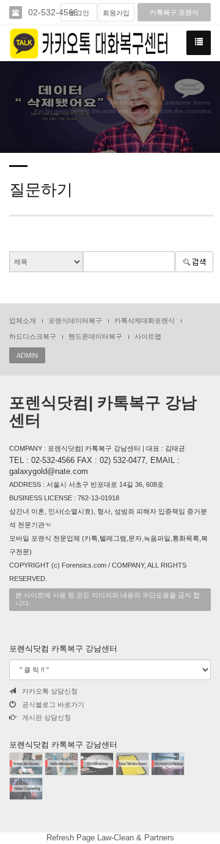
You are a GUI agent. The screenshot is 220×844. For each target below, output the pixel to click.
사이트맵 (147, 336)
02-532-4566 (53, 12)
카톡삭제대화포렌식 (144, 320)
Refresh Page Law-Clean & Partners (110, 837)
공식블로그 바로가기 (53, 704)
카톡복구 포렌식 (174, 12)
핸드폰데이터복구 (95, 336)
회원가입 (116, 13)
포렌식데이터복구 (75, 320)
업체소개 (22, 320)
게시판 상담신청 (46, 717)
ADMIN (27, 355)
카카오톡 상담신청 (50, 691)
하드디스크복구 (32, 336)
